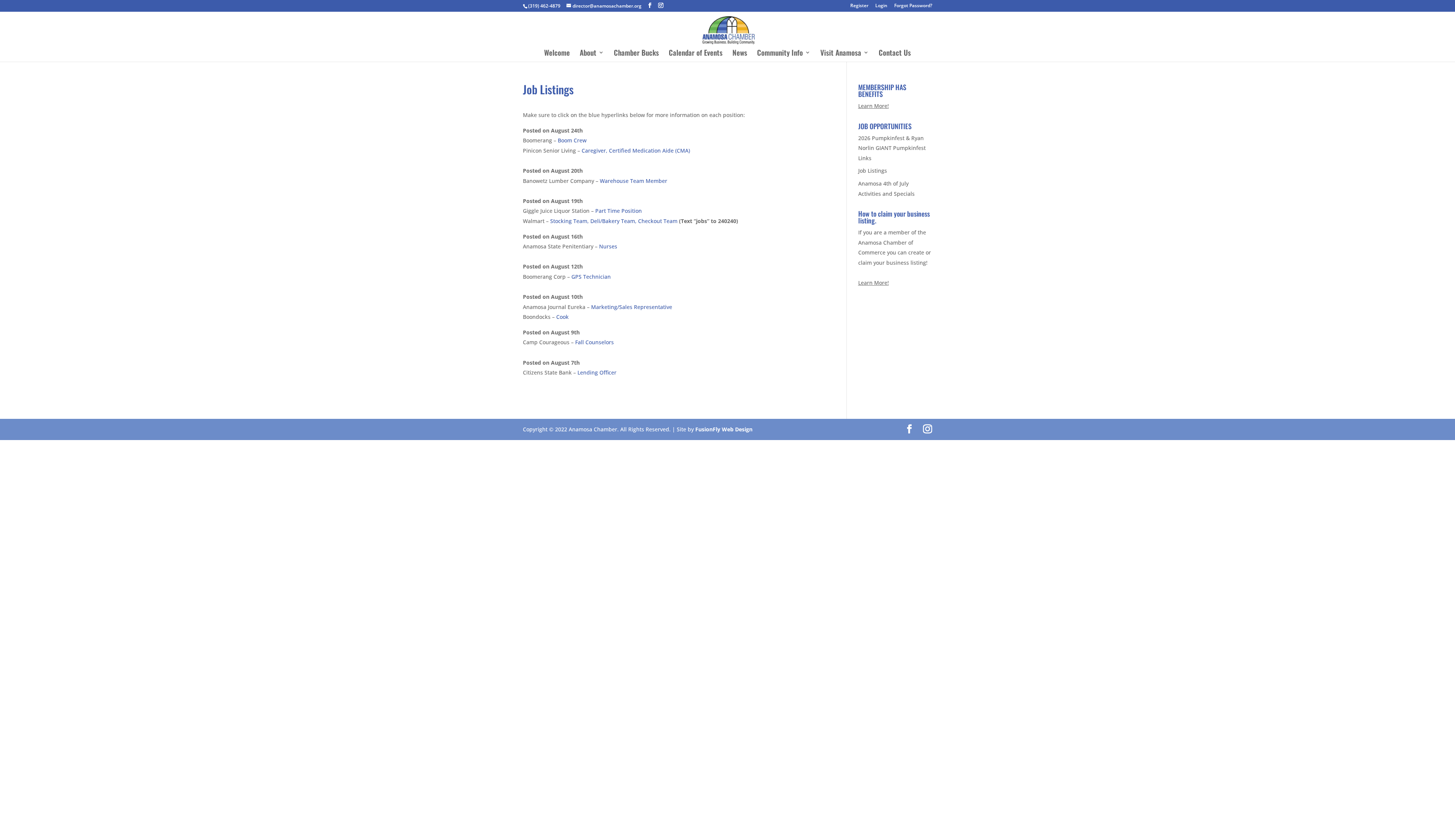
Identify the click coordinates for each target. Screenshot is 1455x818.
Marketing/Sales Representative (631, 307)
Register (859, 6)
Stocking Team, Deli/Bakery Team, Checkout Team (613, 221)
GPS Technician (591, 276)
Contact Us (895, 54)
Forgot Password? (913, 6)
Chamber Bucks (636, 54)
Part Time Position (618, 210)
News (739, 54)
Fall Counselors (594, 342)
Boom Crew (572, 140)
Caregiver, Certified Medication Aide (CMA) (636, 150)
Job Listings (872, 170)
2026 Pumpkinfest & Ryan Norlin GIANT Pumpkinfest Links (892, 148)
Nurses (608, 246)
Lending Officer (596, 372)
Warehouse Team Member (633, 180)
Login (881, 6)
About (588, 54)
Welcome (557, 54)
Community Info (780, 54)
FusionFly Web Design (724, 429)
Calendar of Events (696, 54)
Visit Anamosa (840, 54)
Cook (562, 316)
